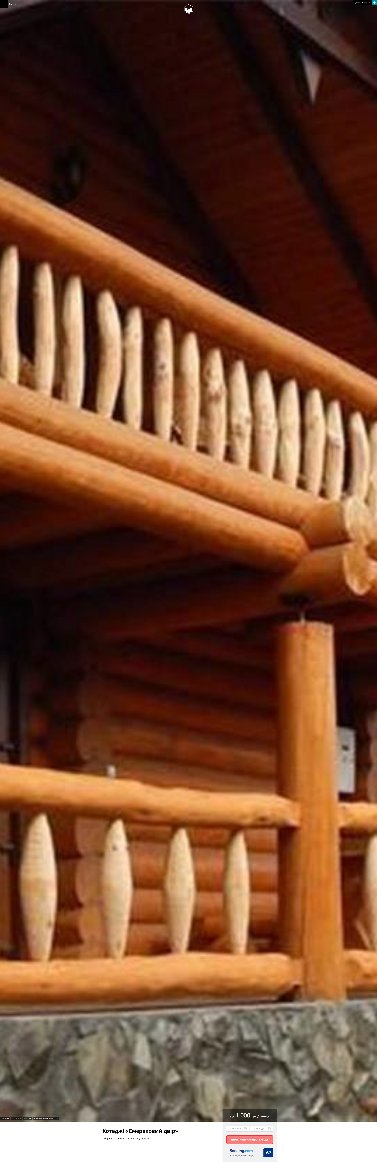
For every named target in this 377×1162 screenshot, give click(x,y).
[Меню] (4, 4)
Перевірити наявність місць (249, 1139)
